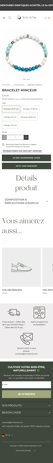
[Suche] (10, 18)
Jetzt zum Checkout (26, 166)
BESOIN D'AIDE (11, 412)
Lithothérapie (18, 85)
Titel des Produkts (12, 290)
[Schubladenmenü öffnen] (4, 18)
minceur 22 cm (10, 125)
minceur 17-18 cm (30, 109)
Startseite (6, 85)
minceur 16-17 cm (11, 109)
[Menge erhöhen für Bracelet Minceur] (26, 137)
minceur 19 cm (10, 117)
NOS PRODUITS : (12, 405)
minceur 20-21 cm (28, 117)
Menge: (4, 132)
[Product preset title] (21, 267)
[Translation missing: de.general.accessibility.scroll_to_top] (34, 450)
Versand (18, 99)
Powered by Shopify (23, 450)
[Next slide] (8, 240)
